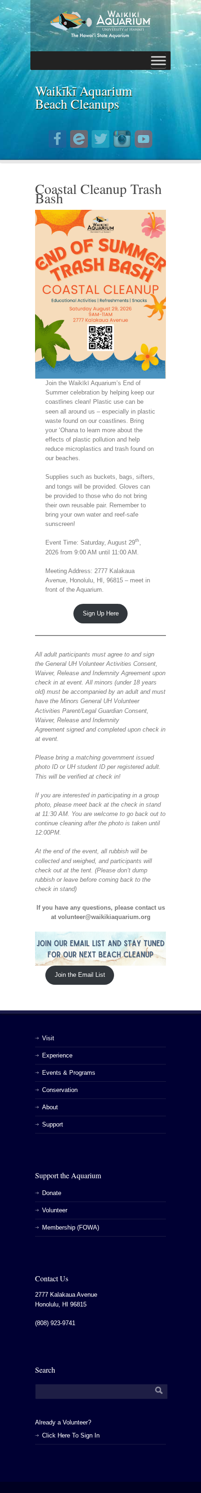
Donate (51, 1192)
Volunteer (54, 1210)
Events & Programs (68, 1072)
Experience (57, 1055)
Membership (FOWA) (70, 1227)
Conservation (60, 1089)
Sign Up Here (101, 613)
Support (52, 1124)
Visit (48, 1038)
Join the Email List (80, 974)
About (50, 1107)
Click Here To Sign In (71, 1435)
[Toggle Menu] (158, 60)
